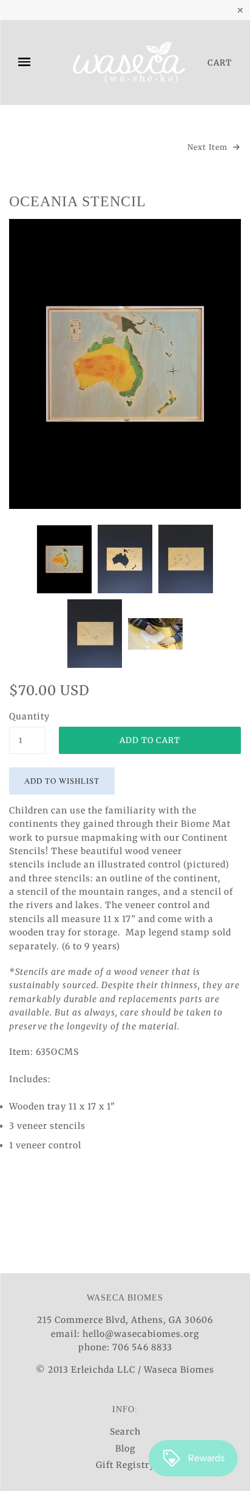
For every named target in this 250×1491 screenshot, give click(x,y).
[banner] (128, 62)
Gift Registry (125, 1464)
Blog (125, 1448)
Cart (220, 63)
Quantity (27, 716)
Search (125, 1431)
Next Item (208, 147)
